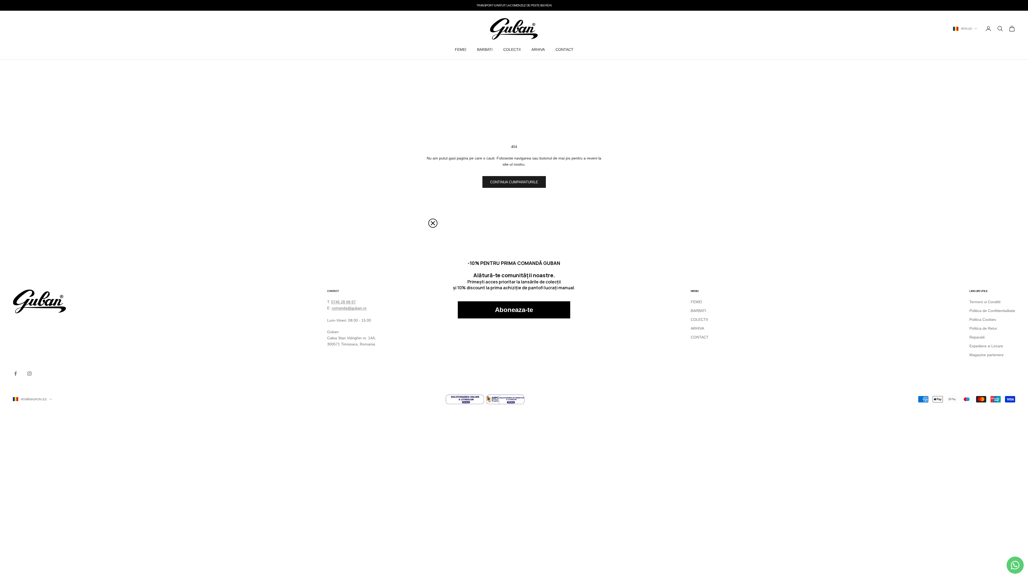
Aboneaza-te (514, 309)
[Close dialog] (433, 223)
